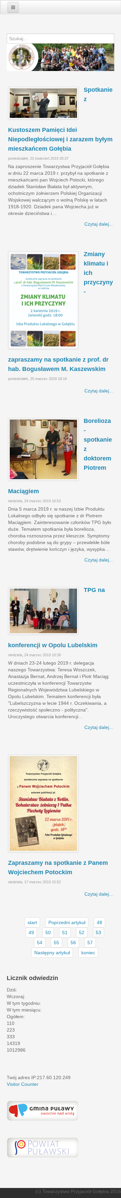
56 (73, 942)
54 (39, 942)
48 (99, 922)
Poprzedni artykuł (66, 922)
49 (31, 932)
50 (48, 932)
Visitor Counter (22, 1084)
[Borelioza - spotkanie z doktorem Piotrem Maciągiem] (43, 449)
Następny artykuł (52, 952)
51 (65, 932)
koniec (88, 952)
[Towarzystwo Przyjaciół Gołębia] (60, 28)
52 (81, 932)
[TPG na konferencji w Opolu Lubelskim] (43, 611)
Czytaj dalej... (98, 224)
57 (90, 942)
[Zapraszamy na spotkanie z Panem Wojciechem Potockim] (43, 803)
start (32, 922)
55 (56, 942)
